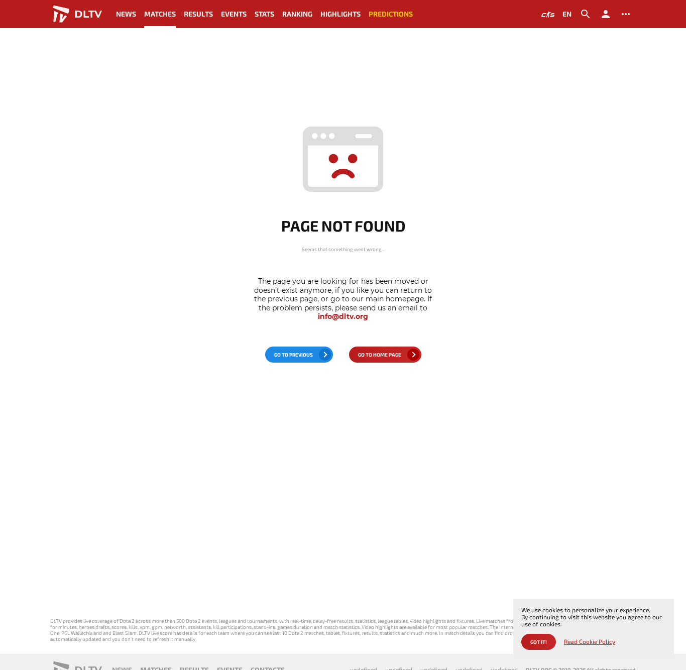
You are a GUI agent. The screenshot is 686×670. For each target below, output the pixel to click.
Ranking (297, 14)
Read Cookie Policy (589, 641)
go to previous (293, 355)
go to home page (379, 355)
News (126, 14)
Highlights (340, 14)
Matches (160, 14)
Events (234, 14)
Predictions (391, 14)
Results (198, 14)
